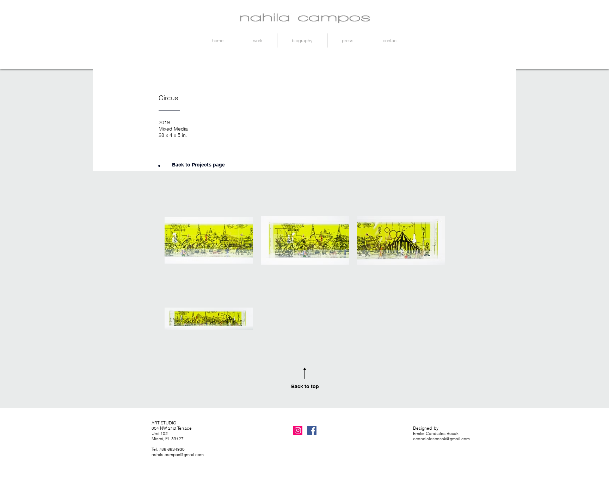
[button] (257, 40)
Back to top (305, 386)
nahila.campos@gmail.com (178, 454)
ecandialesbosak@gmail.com (441, 438)
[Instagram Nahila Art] (297, 430)
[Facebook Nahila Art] (311, 430)
